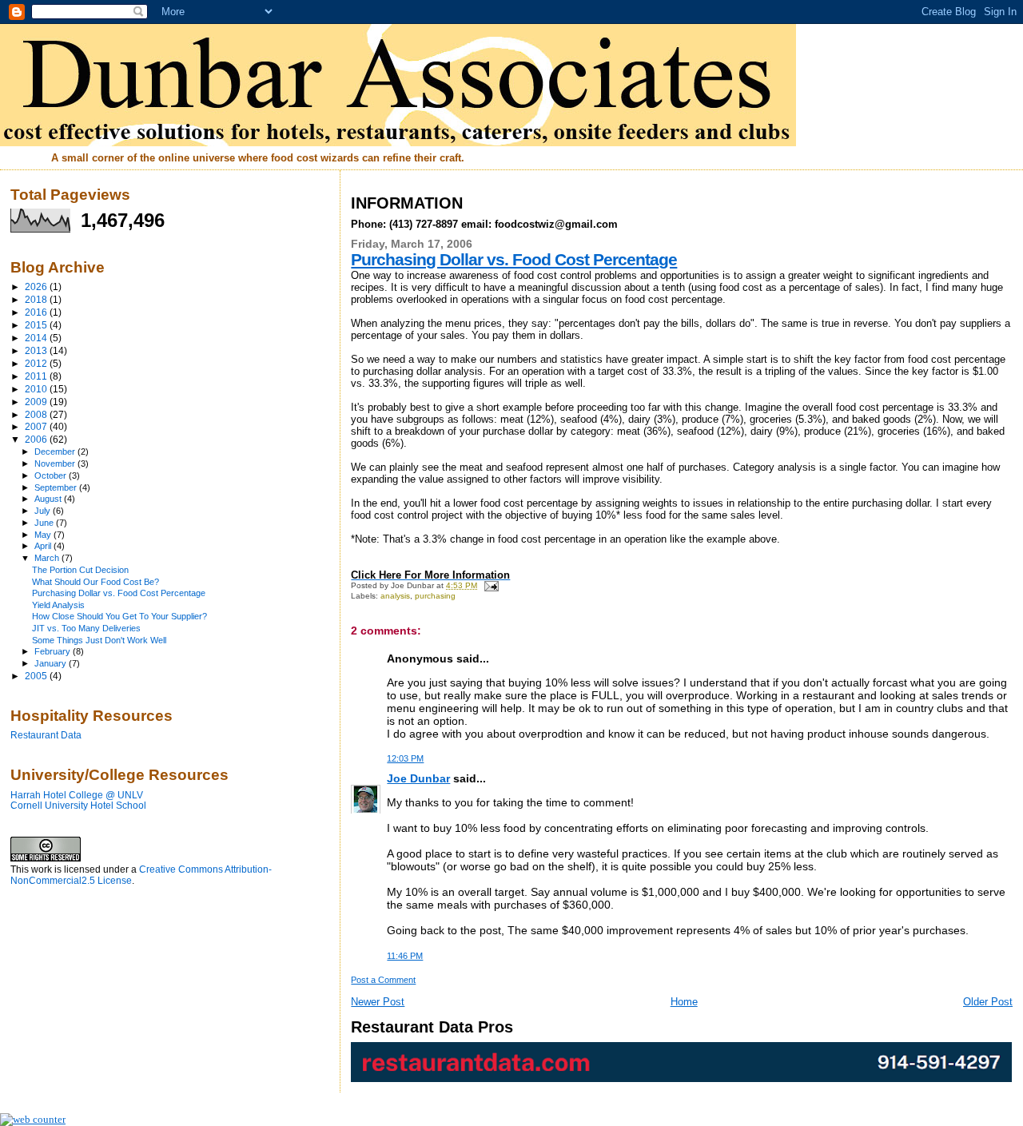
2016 (37, 312)
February (53, 651)
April (44, 546)
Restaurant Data (46, 735)
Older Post (988, 1002)
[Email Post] (489, 585)
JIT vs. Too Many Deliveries (86, 628)
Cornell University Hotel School (78, 805)
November (56, 463)
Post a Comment (383, 980)
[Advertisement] (90, 992)
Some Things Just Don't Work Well (99, 640)
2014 (37, 337)
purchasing (435, 595)
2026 (37, 286)
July (43, 510)
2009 (37, 401)
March (48, 558)
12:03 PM (405, 758)
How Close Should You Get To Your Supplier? (119, 616)
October (51, 475)
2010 (37, 389)
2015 (37, 325)
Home (684, 1002)
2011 (37, 376)
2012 (37, 363)
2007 (37, 426)
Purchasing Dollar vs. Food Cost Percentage (514, 259)
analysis (395, 595)
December (56, 451)
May (44, 534)
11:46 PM (405, 956)
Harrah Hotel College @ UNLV (76, 795)
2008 (37, 414)
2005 (37, 675)
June (45, 522)
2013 (37, 350)
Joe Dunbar (418, 778)
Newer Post (377, 1002)
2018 (37, 299)
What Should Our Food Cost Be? (95, 582)
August (49, 498)
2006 (37, 439)
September (56, 487)
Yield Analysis (58, 605)
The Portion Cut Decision (80, 570)
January (51, 663)
